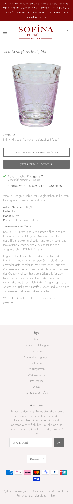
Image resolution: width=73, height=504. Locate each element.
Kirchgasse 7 (35, 176)
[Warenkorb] (68, 32)
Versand (28, 139)
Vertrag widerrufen (37, 393)
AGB (36, 339)
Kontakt (36, 387)
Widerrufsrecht (36, 375)
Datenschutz (37, 351)
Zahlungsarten (36, 369)
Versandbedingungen (36, 357)
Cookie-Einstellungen (37, 345)
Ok (59, 442)
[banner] (36, 32)
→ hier (51, 495)
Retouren (36, 363)
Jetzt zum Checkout (36, 164)
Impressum (36, 381)
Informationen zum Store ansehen (34, 186)
